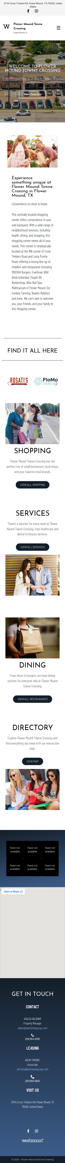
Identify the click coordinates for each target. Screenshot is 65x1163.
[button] (8, 383)
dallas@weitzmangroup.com (32, 1028)
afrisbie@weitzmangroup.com (32, 1069)
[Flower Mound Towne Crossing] (6, 26)
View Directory (32, 94)
